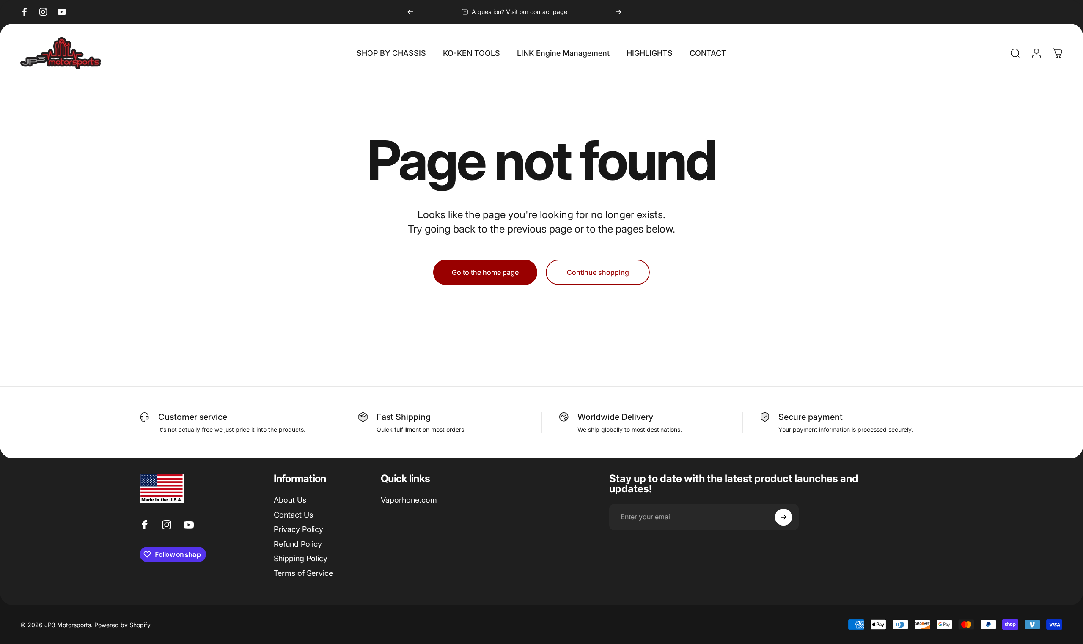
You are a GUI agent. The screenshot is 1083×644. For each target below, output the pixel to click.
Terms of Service (303, 573)
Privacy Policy (298, 529)
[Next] (618, 12)
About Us (290, 500)
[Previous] (410, 12)
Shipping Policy (300, 558)
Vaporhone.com (409, 500)
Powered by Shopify (122, 624)
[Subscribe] (783, 517)
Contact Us (293, 514)
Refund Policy (298, 544)
